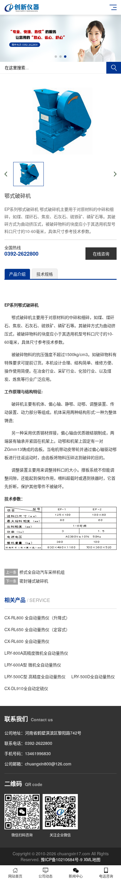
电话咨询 (106, 876)
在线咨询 (101, 254)
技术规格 (44, 274)
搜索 (113, 68)
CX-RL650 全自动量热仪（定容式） (37, 629)
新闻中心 (76, 876)
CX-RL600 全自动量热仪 (26, 641)
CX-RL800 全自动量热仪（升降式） (37, 618)
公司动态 (45, 876)
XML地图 (92, 859)
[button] (56, 56)
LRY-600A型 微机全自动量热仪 (32, 665)
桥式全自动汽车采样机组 (42, 572)
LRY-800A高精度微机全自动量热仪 (36, 653)
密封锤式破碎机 (33, 581)
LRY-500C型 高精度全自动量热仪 (34, 676)
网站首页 (15, 876)
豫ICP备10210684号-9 (62, 859)
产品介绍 (17, 274)
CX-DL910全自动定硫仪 (26, 688)
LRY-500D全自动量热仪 (93, 676)
